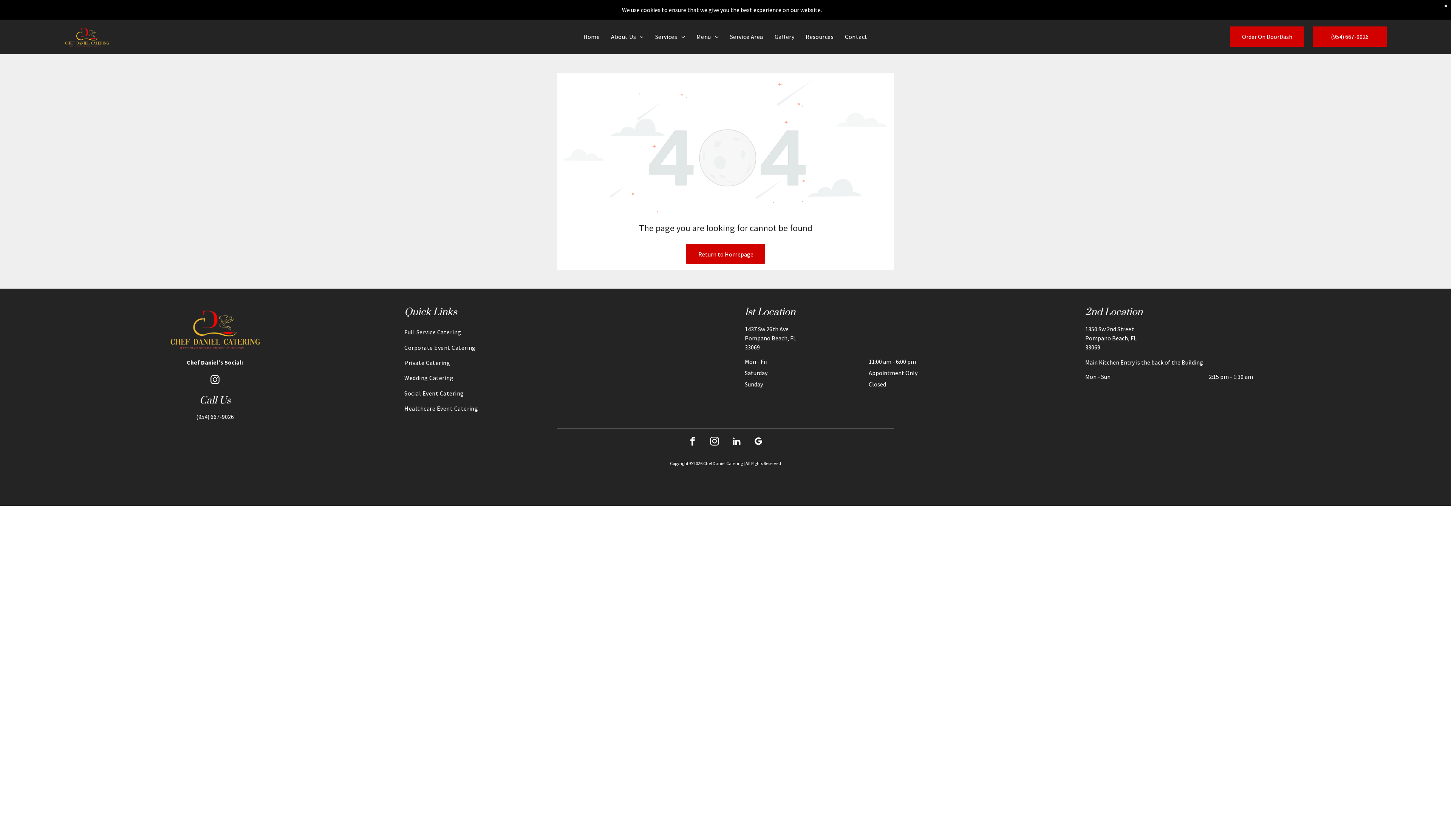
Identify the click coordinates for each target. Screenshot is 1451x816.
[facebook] (692, 442)
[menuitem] (592, 36)
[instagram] (215, 380)
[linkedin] (736, 442)
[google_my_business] (758, 442)
